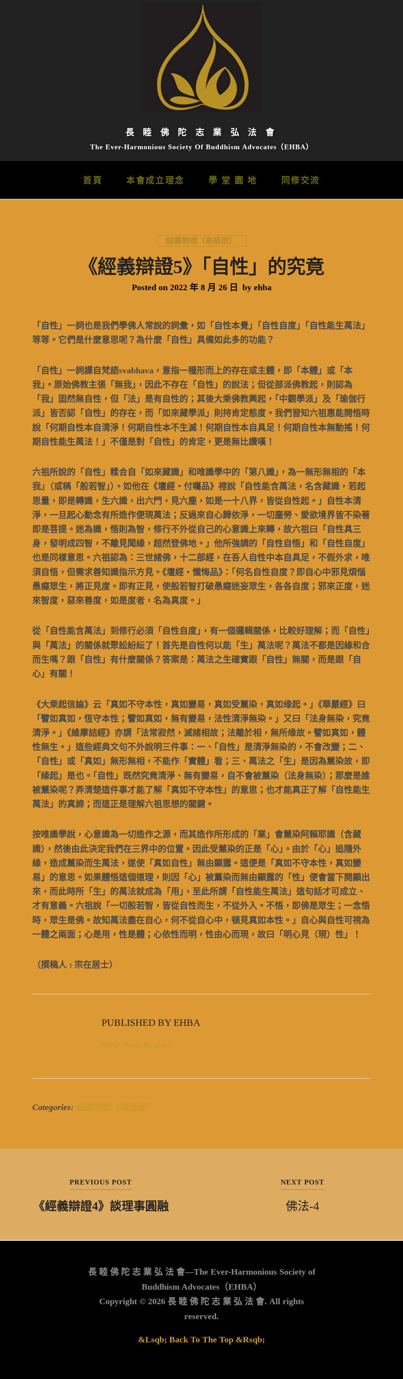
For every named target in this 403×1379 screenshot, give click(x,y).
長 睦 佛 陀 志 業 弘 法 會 (201, 132)
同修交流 (300, 180)
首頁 (92, 180)
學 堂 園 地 (233, 180)
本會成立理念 (155, 180)
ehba (263, 287)
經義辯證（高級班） (201, 241)
